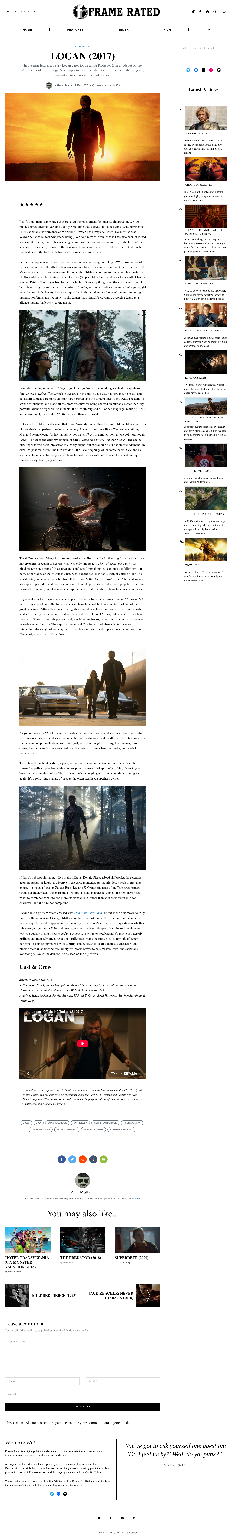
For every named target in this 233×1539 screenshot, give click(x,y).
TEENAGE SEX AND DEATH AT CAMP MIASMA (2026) (203, 232)
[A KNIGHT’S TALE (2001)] (206, 118)
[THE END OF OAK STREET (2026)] (206, 498)
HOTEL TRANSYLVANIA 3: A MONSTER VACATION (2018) (27, 1262)
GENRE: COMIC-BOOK (105, 1123)
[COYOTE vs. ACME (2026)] (206, 268)
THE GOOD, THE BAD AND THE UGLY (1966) (204, 419)
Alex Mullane (63, 85)
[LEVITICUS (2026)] (206, 362)
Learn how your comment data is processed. (96, 1423)
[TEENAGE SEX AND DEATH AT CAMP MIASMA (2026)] (206, 216)
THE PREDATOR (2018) (80, 1257)
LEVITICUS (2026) (195, 377)
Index (124, 29)
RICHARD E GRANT (93, 1129)
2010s (26, 1123)
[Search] (224, 11)
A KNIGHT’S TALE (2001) (199, 133)
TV (208, 29)
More (137, 1198)
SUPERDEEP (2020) (132, 1257)
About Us (11, 11)
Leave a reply (102, 85)
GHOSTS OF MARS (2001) (199, 184)
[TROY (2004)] (206, 549)
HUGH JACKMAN (132, 1123)
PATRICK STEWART (67, 1129)
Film (167, 29)
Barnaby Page (124, 1262)
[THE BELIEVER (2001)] (206, 455)
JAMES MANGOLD (40, 1129)
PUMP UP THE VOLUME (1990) (203, 330)
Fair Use (49, 1481)
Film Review (82, 46)
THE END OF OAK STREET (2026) (204, 514)
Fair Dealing (74, 1481)
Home (27, 29)
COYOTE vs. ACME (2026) (199, 283)
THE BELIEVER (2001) (198, 470)
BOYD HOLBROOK (57, 1123)
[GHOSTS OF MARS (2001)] (206, 169)
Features (75, 29)
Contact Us (28, 11)
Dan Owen (68, 1262)
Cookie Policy (93, 1472)
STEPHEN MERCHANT (121, 1129)
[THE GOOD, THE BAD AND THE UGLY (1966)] (206, 406)
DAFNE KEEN (80, 1123)
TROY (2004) (192, 565)
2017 (38, 1123)
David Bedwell (14, 1272)
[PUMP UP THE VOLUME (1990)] (206, 315)
